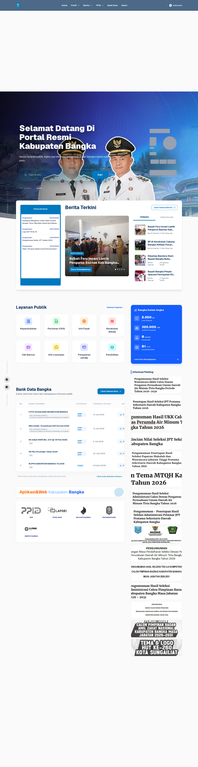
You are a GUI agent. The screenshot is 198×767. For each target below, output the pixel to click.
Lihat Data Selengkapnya (145, 359)
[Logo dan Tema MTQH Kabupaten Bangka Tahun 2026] (156, 478)
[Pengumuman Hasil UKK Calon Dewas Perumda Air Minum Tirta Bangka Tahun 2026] (156, 422)
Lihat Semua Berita (163, 207)
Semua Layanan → (115, 307)
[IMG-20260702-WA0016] (156, 534)
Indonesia (176, 5)
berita (39, 197)
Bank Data (112, 5)
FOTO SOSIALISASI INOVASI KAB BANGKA (48, 412)
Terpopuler (166, 217)
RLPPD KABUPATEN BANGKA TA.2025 (46, 463)
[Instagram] (7, 379)
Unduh (125, 415)
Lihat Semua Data (109, 391)
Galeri (124, 5)
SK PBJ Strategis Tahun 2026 (43, 452)
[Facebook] (7, 387)
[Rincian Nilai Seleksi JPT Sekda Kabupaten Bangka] (156, 441)
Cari (100, 183)
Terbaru (144, 217)
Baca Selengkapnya (80, 269)
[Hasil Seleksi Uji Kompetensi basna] (156, 572)
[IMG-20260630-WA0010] (156, 553)
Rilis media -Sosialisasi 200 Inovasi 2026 (49, 426)
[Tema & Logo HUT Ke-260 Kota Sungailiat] (156, 647)
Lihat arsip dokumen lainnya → (110, 476)
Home (64, 5)
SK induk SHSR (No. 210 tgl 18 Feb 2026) (48, 440)
